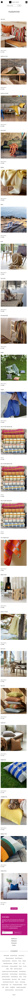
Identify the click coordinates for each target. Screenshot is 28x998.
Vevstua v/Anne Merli (19, 990)
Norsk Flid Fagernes (18, 958)
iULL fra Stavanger (5, 966)
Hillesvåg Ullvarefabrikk (7, 963)
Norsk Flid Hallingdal (13, 974)
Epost (3, 930)
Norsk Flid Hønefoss (22, 974)
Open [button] (26, 2)
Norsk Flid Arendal (13, 955)
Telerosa (16, 982)
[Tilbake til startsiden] (14, 2)
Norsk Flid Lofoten (5, 974)
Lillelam (7, 968)
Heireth (19, 960)
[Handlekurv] (2, 2)
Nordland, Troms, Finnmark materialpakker (10, 971)
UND (3, 987)
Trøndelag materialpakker (17, 984)
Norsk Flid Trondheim (6, 976)
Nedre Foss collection (18, 968)
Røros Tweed (14, 979)
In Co (20, 963)
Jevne (23, 963)
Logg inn (14, 994)
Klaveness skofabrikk (14, 966)
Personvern (14, 943)
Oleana (20, 976)
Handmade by (14, 960)
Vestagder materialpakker (21, 987)
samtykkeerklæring (13, 928)
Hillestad (24, 960)
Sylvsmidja (23, 979)
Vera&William (12, 987)
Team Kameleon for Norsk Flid (8, 982)
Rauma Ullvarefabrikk (6, 979)
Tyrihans (25, 984)
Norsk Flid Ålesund (14, 976)
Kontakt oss (14, 938)
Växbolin (7, 987)
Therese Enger (22, 982)
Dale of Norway (21, 955)
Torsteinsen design (4, 984)
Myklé (11, 968)
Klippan (20, 966)
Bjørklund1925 (6, 955)
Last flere (14, 908)
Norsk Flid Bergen (22, 971)
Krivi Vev (24, 966)
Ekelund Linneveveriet (10, 958)
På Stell (24, 976)
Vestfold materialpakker (9, 990)
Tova (10, 984)
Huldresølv (15, 963)
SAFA (19, 979)
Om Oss (14, 945)
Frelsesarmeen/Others (6, 960)
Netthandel (14, 940)
